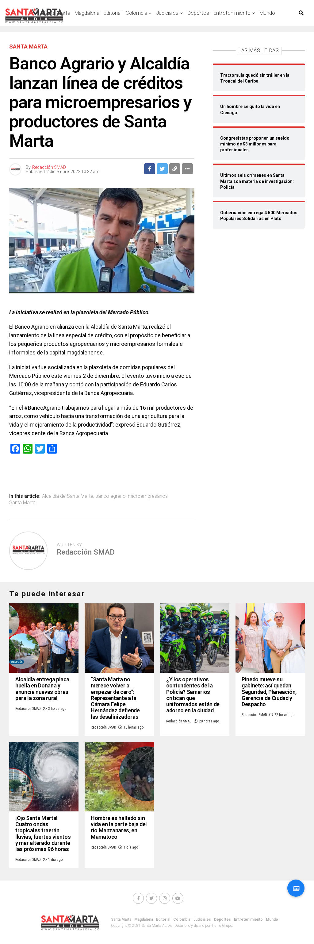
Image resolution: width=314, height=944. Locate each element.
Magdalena (87, 13)
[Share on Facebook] (149, 168)
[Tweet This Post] (162, 168)
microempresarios (148, 496)
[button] (295, 888)
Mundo (267, 13)
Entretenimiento (232, 13)
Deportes (198, 13)
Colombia (136, 13)
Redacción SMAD (49, 167)
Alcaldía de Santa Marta (67, 496)
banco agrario (110, 496)
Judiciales (167, 13)
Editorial (112, 13)
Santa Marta (22, 502)
